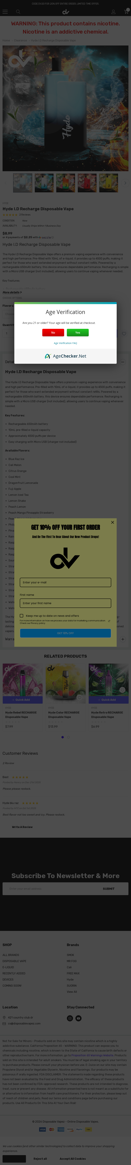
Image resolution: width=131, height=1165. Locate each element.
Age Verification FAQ (65, 343)
